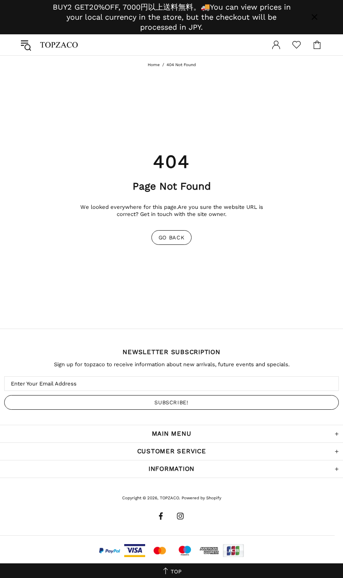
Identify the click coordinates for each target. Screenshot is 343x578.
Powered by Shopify (201, 498)
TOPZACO (59, 45)
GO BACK (172, 237)
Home (154, 64)
